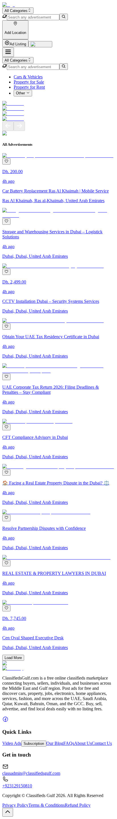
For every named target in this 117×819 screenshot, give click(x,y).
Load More (13, 658)
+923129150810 (17, 785)
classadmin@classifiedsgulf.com (31, 773)
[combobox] (18, 10)
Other (20, 93)
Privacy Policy (15, 805)
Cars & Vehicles (28, 76)
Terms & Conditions (46, 805)
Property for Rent (29, 87)
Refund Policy (78, 805)
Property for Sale (29, 82)
